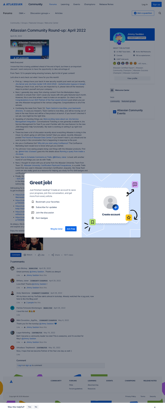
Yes (29, 407)
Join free (71, 228)
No (36, 407)
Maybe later (57, 228)
